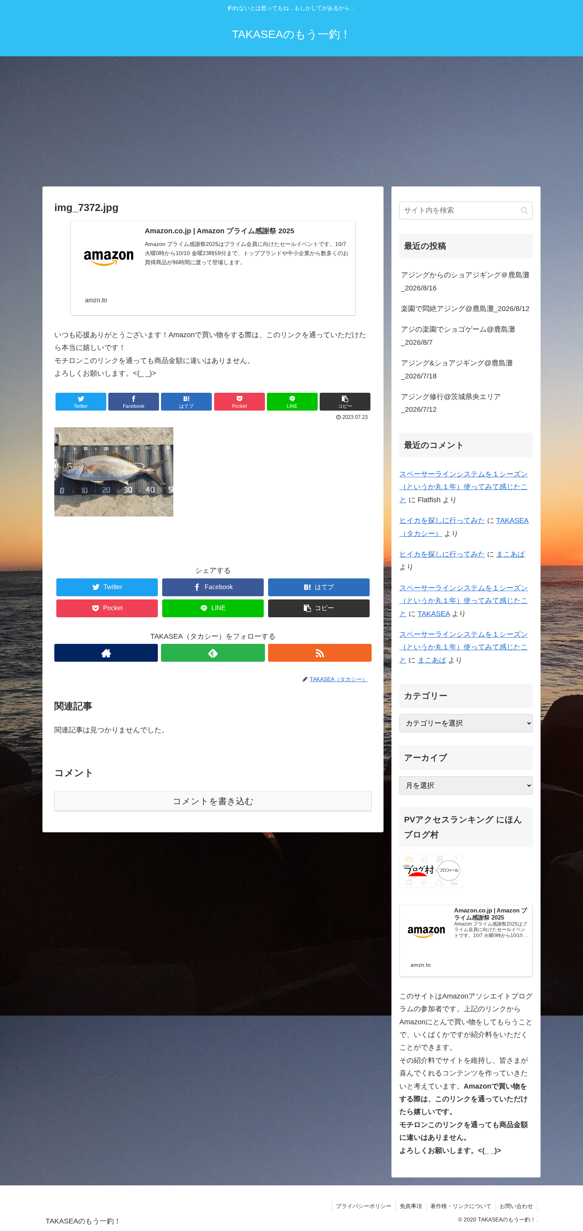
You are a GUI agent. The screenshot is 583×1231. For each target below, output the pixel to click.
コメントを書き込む (213, 801)
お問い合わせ (516, 1206)
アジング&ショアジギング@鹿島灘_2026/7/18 (457, 369)
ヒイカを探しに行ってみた (442, 520)
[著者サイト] (106, 653)
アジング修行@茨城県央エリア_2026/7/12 (451, 403)
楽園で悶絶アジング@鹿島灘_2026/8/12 (465, 309)
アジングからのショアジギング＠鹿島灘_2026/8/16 (465, 281)
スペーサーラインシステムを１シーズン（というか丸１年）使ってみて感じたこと (463, 487)
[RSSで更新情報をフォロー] (320, 653)
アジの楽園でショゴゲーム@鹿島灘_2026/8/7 (458, 335)
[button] (524, 210)
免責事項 (411, 1206)
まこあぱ (510, 554)
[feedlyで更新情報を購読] (213, 653)
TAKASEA (434, 614)
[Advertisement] (291, 121)
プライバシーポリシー (363, 1206)
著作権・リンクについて (460, 1206)
